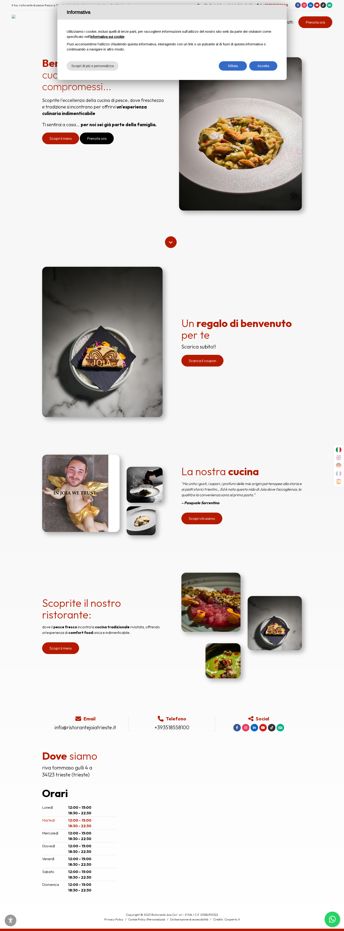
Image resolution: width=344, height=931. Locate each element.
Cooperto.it (232, 919)
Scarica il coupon (202, 360)
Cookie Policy (137, 919)
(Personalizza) (155, 919)
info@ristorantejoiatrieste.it (85, 727)
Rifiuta (233, 66)
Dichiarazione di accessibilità (189, 919)
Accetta (263, 66)
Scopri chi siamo (202, 518)
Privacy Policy (113, 919)
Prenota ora (315, 22)
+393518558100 (171, 727)
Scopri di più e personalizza (92, 66)
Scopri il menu (60, 138)
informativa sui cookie (107, 37)
